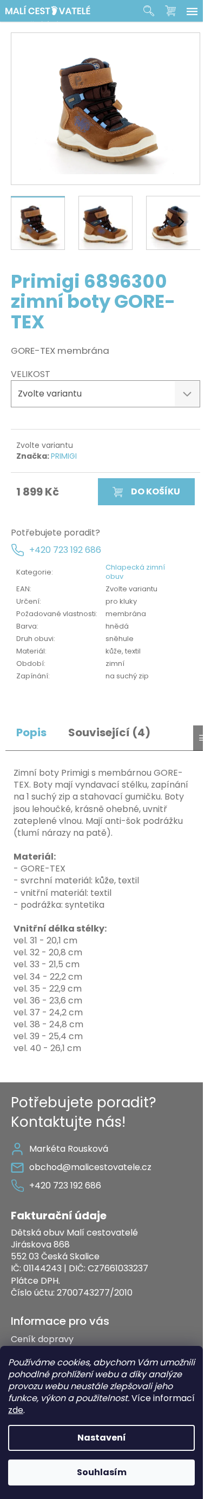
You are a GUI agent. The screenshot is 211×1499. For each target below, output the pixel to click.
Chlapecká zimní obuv (135, 572)
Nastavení (101, 1437)
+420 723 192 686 (65, 550)
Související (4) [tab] (109, 732)
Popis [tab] (31, 732)
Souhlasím (102, 1472)
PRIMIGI (64, 456)
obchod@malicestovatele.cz (90, 1167)
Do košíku (155, 491)
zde (15, 1410)
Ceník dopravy (42, 1339)
